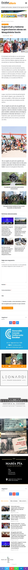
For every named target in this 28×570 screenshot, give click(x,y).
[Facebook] (10, 322)
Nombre (4, 284)
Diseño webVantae (7, 559)
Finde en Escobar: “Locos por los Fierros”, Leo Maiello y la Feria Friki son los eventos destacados (18, 526)
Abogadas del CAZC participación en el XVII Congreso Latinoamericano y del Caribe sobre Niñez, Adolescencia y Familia (18, 535)
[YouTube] (14, 322)
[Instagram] (17, 322)
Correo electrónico (6, 290)
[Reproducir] (3, 366)
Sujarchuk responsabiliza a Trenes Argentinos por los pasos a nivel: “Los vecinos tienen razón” (18, 517)
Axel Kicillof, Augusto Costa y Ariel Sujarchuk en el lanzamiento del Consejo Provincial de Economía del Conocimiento (7, 231)
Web (3, 295)
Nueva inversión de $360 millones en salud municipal (20, 249)
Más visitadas (13, 501)
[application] (14, 360)
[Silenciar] (22, 366)
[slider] (12, 366)
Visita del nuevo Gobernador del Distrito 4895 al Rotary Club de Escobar (17, 509)
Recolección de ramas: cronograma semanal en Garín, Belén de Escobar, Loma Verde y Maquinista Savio (7, 251)
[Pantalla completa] (24, 366)
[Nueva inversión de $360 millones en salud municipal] (21, 241)
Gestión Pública (10, 21)
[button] (14, 361)
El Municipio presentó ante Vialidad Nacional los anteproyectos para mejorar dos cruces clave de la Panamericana (20, 231)
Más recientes (4, 501)
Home (4, 21)
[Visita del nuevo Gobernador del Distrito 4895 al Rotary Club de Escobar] (6, 508)
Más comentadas (23, 501)
